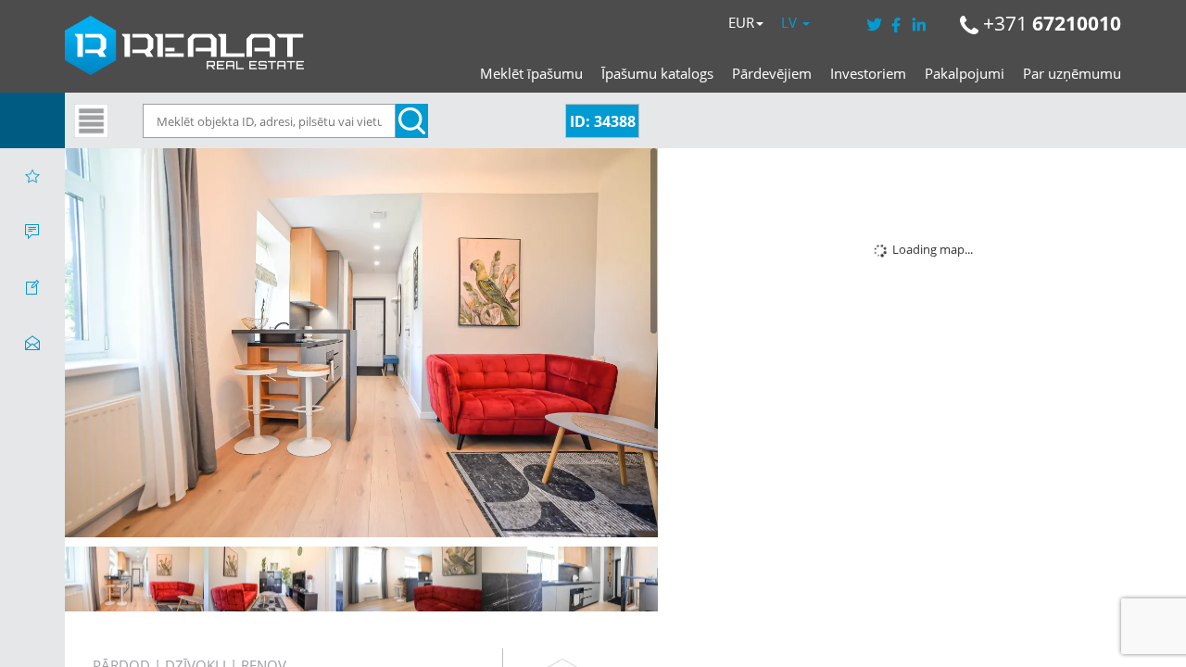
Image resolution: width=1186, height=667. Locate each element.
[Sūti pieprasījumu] (32, 343)
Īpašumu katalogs (657, 73)
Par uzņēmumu (1072, 73)
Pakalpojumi (964, 73)
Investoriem (868, 73)
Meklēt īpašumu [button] (531, 73)
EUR (741, 22)
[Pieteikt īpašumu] (32, 287)
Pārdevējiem (772, 73)
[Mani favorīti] (32, 176)
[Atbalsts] (32, 231)
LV (791, 22)
